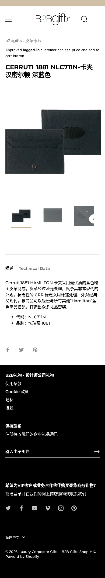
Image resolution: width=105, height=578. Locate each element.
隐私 (9, 399)
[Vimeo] (47, 507)
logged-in (31, 50)
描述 (9, 268)
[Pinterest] (74, 507)
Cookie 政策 (17, 391)
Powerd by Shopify (22, 557)
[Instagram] (61, 507)
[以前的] (11, 219)
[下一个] (94, 219)
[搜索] (84, 20)
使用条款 (13, 383)
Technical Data (34, 268)
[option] (21, 217)
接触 (9, 407)
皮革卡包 (33, 40)
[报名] (97, 451)
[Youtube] (34, 507)
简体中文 (12, 537)
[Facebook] (21, 507)
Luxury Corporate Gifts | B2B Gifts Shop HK (57, 552)
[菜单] (9, 19)
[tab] (12, 269)
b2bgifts (13, 40)
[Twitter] (8, 507)
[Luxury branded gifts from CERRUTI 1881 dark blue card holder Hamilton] (21, 216)
